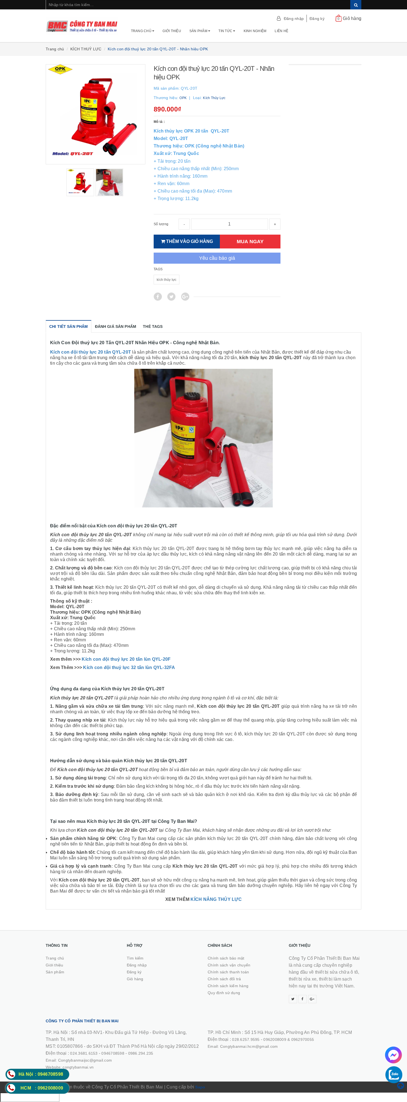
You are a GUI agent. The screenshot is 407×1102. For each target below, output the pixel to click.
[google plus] (312, 999)
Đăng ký (317, 18)
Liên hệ (281, 31)
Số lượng (161, 224)
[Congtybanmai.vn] (82, 23)
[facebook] (302, 999)
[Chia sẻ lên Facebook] (158, 296)
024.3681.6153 (83, 1053)
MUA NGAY (250, 241)
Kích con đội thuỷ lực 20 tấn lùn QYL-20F (126, 659)
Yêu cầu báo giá (217, 258)
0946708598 (112, 1053)
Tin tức (225, 31)
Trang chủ (142, 31)
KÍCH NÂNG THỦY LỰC (216, 899)
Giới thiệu (172, 31)
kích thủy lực (166, 280)
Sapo (200, 1087)
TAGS (158, 269)
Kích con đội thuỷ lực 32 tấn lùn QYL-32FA (129, 667)
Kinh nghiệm (255, 31)
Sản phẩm (198, 31)
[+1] (185, 296)
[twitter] (293, 999)
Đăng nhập (294, 18)
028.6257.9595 (245, 1039)
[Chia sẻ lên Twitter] (171, 296)
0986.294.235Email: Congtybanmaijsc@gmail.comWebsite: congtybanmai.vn (99, 1060)
